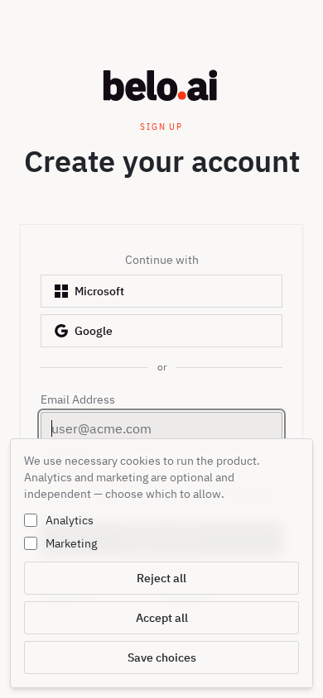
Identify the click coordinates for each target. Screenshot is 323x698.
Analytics (70, 520)
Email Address (78, 399)
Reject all (161, 578)
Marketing (71, 543)
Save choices (162, 657)
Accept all (162, 617)
